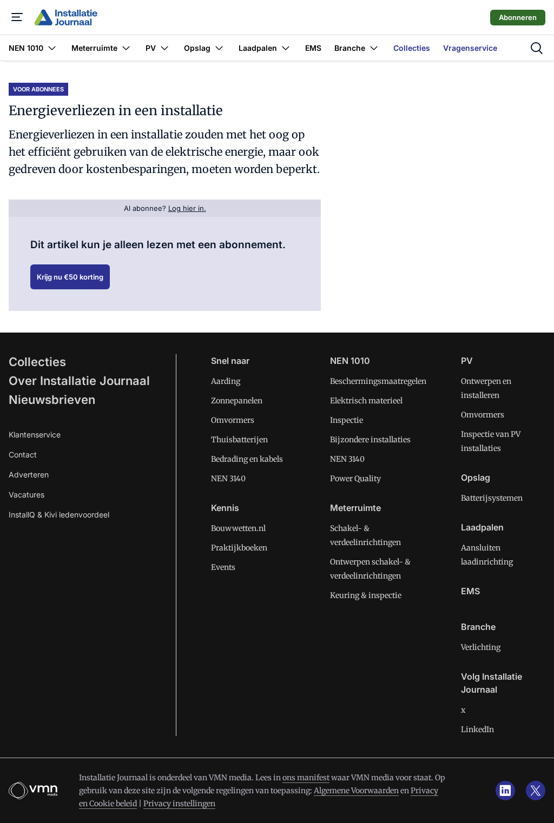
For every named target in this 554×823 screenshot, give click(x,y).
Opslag (475, 477)
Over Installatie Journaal (79, 381)
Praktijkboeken (239, 548)
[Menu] (17, 17)
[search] (536, 48)
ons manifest (305, 777)
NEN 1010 (350, 360)
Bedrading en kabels (247, 459)
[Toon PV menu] (164, 48)
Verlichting (480, 647)
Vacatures (26, 494)
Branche (478, 626)
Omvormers (232, 420)
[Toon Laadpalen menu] (285, 48)
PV (467, 360)
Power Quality (355, 478)
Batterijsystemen (492, 498)
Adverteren (29, 474)
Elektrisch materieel (366, 401)
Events (223, 567)
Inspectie (346, 420)
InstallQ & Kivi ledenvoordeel (59, 514)
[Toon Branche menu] (373, 48)
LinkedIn (477, 729)
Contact (23, 454)
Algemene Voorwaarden (356, 790)
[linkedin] (505, 790)
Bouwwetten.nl (238, 528)
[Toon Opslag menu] (219, 48)
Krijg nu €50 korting (70, 277)
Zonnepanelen (236, 401)
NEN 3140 (228, 478)
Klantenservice (35, 434)
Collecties (37, 362)
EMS (470, 591)
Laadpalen (482, 527)
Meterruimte (355, 507)
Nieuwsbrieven (52, 400)
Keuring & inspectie (365, 595)
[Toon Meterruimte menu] (126, 48)
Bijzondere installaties (370, 439)
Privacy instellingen (179, 803)
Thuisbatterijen (239, 439)
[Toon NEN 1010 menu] (51, 48)
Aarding (225, 381)
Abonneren (518, 17)
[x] (535, 790)
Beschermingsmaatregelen (378, 381)
